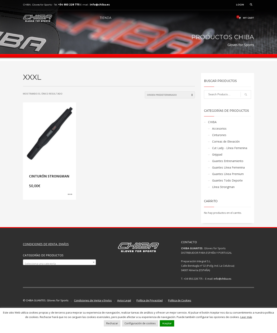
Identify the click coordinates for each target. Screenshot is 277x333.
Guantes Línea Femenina (228, 167)
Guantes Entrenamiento (227, 161)
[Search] (245, 94)
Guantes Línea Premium (228, 174)
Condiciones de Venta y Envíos (93, 300)
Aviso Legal (124, 300)
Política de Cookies (179, 300)
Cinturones (219, 135)
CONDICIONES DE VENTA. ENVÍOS (46, 244)
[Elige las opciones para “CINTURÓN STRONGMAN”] (70, 195)
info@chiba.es (222, 278)
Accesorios (219, 128)
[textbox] (59, 264)
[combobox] (59, 262)
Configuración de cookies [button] (140, 323)
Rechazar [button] (112, 323)
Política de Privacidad (149, 300)
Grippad (217, 154)
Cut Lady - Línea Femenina (229, 148)
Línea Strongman (223, 187)
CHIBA (212, 122)
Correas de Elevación (226, 141)
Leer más (246, 317)
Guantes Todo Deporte (227, 180)
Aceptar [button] (167, 323)
